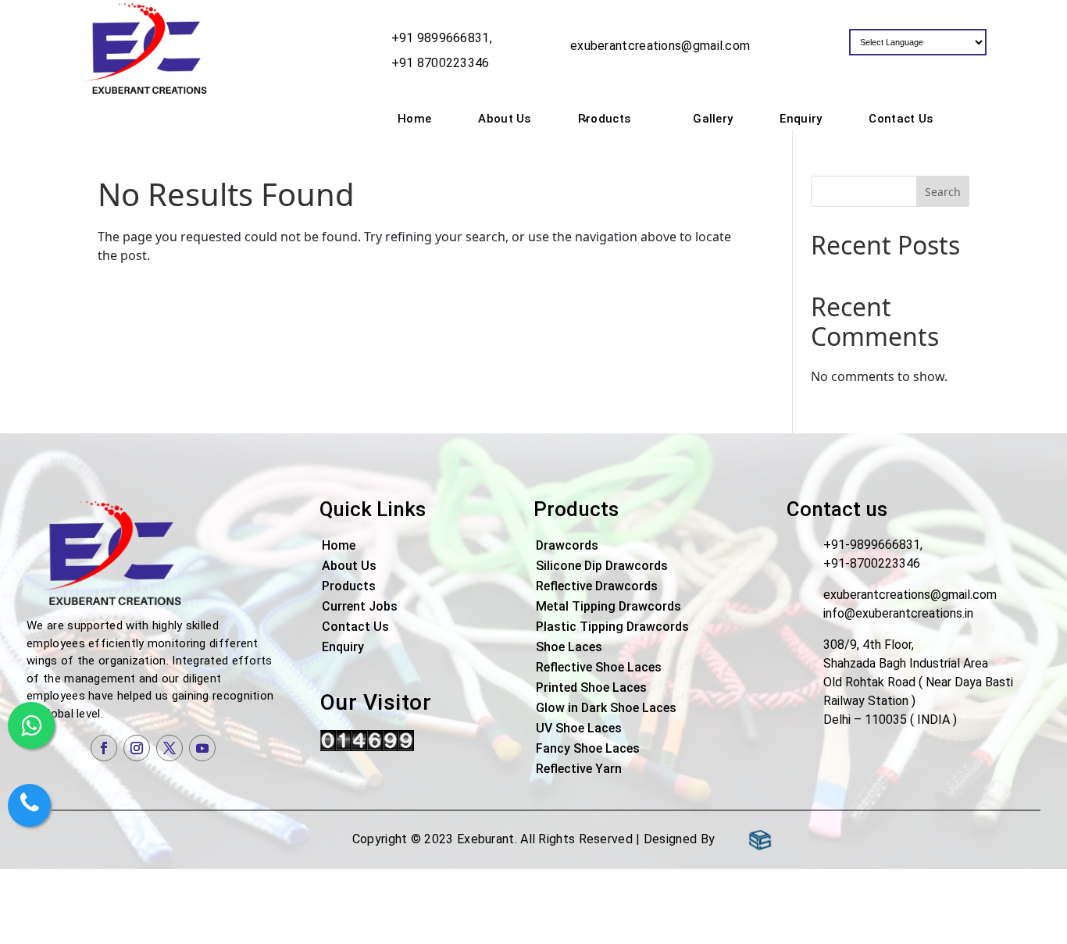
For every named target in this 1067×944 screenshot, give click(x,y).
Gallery (713, 119)
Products (604, 119)
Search (943, 191)
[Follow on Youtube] (202, 748)
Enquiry (801, 119)
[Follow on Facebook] (104, 748)
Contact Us (901, 119)
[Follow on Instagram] (136, 748)
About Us (504, 119)
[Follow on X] (169, 748)
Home (414, 119)
